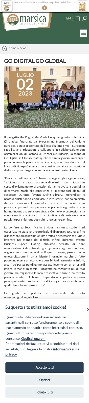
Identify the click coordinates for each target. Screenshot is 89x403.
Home (11, 48)
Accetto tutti (45, 367)
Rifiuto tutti (45, 392)
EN (68, 18)
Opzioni (44, 380)
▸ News (22, 48)
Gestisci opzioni (33, 338)
